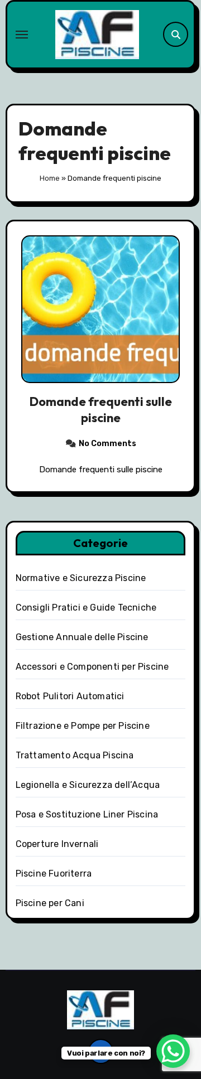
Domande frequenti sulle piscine (101, 409)
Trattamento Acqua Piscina (75, 755)
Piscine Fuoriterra (54, 873)
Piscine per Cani (50, 903)
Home (50, 178)
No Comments (107, 443)
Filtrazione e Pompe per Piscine (83, 725)
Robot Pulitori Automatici (70, 696)
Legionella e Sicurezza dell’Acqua (88, 785)
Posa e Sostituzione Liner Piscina (87, 814)
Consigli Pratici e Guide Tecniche (86, 607)
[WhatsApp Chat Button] (173, 1051)
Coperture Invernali (57, 844)
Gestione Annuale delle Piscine (82, 637)
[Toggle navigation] (22, 34)
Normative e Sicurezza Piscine (81, 578)
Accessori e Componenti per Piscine (92, 666)
